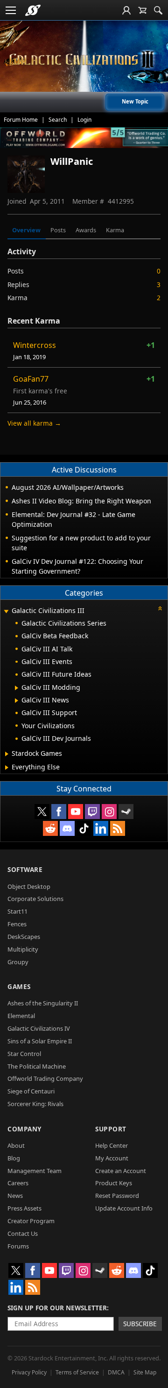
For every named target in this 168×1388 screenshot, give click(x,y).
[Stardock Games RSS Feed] (117, 828)
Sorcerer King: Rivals (35, 1104)
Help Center (111, 1145)
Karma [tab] (115, 230)
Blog (13, 1158)
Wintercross (34, 345)
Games (19, 986)
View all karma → (34, 423)
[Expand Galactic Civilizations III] (6, 611)
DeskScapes (23, 936)
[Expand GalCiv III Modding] (16, 688)
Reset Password (117, 1195)
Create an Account (120, 1171)
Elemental (21, 1015)
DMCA (116, 1372)
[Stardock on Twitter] (42, 811)
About (16, 1145)
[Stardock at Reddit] (50, 828)
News (15, 1195)
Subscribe (140, 1323)
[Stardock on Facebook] (58, 811)
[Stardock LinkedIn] (100, 828)
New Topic (135, 101)
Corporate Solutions (35, 898)
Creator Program (31, 1221)
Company (24, 1128)
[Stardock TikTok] (84, 828)
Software (24, 869)
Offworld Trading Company (45, 1078)
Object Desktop (28, 886)
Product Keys (113, 1183)
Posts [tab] (58, 230)
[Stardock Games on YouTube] (75, 811)
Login (84, 120)
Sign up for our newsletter (57, 1307)
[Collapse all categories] (160, 608)
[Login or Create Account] (126, 10)
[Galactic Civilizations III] (84, 59)
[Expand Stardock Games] (6, 754)
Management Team (34, 1171)
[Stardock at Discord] (67, 828)
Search (58, 120)
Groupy (17, 962)
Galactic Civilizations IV (38, 1028)
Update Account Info (124, 1208)
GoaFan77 (31, 379)
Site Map (144, 1372)
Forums (18, 1246)
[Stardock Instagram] (109, 811)
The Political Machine (36, 1066)
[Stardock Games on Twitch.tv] (92, 811)
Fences (17, 924)
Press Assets (24, 1208)
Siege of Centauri (31, 1091)
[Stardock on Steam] (126, 811)
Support (110, 1128)
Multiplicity (22, 949)
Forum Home (21, 120)
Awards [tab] (86, 230)
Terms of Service (77, 1372)
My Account (111, 1158)
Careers (17, 1183)
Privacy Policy (29, 1372)
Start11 (17, 911)
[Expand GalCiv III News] (16, 700)
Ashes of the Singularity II (42, 1003)
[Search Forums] (158, 10)
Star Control (24, 1053)
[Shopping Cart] (142, 10)
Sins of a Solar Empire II (39, 1041)
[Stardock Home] (33, 10)
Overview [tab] (26, 230)
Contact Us (22, 1233)
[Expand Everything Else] (6, 767)
